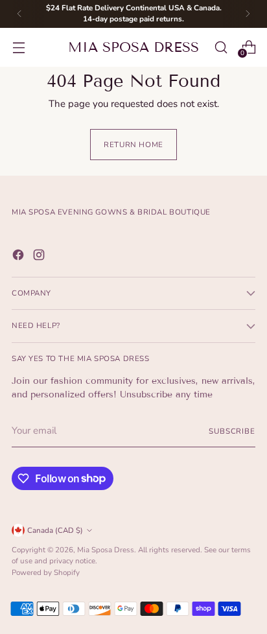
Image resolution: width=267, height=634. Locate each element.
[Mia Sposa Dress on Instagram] (40, 257)
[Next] (247, 14)
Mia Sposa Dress (105, 550)
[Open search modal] (220, 47)
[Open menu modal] (18, 47)
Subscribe (232, 431)
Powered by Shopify (46, 572)
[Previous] (19, 14)
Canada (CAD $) (55, 530)
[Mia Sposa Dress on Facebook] (19, 257)
